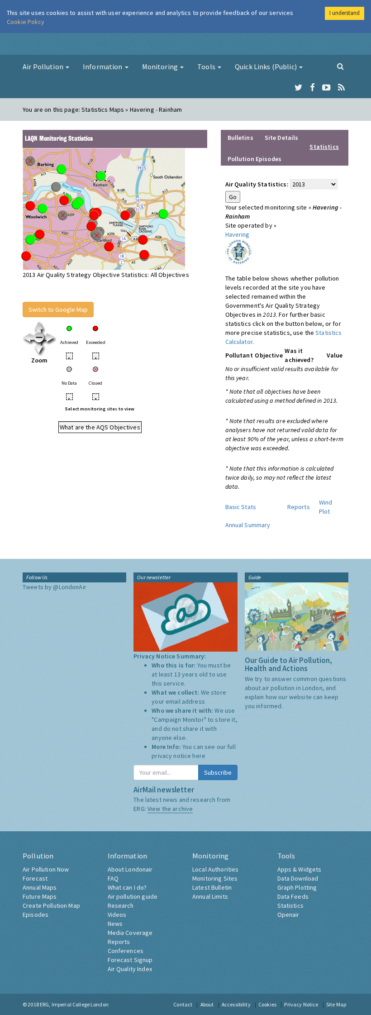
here (198, 756)
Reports (298, 507)
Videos (117, 914)
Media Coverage (130, 933)
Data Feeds (293, 896)
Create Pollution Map (51, 905)
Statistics (290, 905)
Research (121, 905)
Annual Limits (210, 896)
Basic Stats (241, 507)
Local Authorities (215, 869)
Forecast (35, 878)
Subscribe (218, 772)
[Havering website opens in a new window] (238, 251)
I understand (344, 13)
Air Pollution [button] (44, 66)
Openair (288, 914)
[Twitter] (298, 88)
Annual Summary (248, 525)
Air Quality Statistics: (257, 184)
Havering (237, 234)
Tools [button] (207, 66)
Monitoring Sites (215, 878)
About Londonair (130, 869)
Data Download (298, 878)
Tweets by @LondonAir (54, 587)
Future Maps (40, 896)
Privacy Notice (301, 1004)
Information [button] (103, 66)
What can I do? (127, 887)
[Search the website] (340, 66)
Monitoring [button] (161, 66)
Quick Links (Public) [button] (266, 66)
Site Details (282, 137)
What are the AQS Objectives (100, 427)
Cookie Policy (25, 22)
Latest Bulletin (212, 887)
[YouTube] (326, 88)
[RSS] (341, 88)
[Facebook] (312, 88)
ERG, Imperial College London (74, 1004)
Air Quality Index (130, 969)
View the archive (170, 809)
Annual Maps (40, 887)
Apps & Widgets (299, 869)
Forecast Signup (130, 960)
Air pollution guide (133, 896)
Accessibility (236, 1004)
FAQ (113, 878)
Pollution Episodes (255, 159)
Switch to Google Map (58, 309)
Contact (182, 1004)
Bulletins (240, 137)
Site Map (336, 1004)
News (115, 924)
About (207, 1004)
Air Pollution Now (46, 869)
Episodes (35, 914)
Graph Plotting (297, 887)
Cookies (267, 1004)
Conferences (126, 951)
